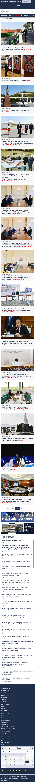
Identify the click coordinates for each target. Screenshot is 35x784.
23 (32, 761)
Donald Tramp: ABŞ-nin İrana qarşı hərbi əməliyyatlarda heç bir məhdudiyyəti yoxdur (14, 616)
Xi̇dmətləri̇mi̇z (5, 731)
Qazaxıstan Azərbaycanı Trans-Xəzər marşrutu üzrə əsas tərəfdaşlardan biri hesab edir (17, 656)
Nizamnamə (4, 724)
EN (6, 6)
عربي (14, 6)
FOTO (2, 717)
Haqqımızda (4, 722)
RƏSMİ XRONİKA (5, 688)
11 (10, 759)
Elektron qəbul (6, 736)
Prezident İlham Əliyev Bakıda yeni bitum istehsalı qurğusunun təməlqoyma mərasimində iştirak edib (16, 310)
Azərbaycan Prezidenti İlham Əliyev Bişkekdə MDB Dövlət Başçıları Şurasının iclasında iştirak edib (16, 501)
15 (28, 759)
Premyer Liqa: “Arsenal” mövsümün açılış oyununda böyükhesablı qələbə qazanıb (17, 630)
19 (14, 761)
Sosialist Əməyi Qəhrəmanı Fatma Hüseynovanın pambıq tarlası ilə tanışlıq (16, 408)
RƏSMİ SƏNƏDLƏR (6, 691)
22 (28, 761)
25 (10, 764)
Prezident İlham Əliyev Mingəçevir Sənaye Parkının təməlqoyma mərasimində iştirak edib (16, 49)
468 (22, 508)
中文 (18, 6)
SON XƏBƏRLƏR (8, 537)
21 (24, 761)
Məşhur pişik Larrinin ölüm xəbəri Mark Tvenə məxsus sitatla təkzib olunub (15, 574)
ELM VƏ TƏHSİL (5, 704)
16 (32, 759)
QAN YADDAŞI (5, 711)
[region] (18, 611)
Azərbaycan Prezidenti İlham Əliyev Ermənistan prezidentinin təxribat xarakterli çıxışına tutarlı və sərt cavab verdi (17, 343)
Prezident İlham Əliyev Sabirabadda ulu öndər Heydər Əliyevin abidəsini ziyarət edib (17, 439)
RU (3, 6)
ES (12, 6)
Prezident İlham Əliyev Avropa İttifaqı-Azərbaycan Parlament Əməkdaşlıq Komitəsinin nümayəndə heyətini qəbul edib (16, 277)
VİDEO (2, 715)
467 (17, 508)
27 (20, 764)
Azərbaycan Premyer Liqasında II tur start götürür (16, 561)
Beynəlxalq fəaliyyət (8, 729)
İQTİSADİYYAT (5, 695)
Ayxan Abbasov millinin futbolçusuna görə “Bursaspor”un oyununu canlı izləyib (14, 588)
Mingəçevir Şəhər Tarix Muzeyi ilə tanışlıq (16, 80)
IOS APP (3, 744)
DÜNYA (3, 709)
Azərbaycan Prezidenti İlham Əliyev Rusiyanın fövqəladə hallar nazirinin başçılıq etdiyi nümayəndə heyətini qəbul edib (17, 212)
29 (28, 764)
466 (13, 508)
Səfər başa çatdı (8, 470)
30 (32, 764)
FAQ (2, 738)
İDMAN (3, 706)
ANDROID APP (5, 742)
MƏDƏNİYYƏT (5, 701)
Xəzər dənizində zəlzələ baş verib (11, 540)
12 (14, 759)
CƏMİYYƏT (4, 699)
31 (5, 766)
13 (20, 759)
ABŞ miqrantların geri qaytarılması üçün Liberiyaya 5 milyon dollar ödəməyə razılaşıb (17, 609)
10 (5, 759)
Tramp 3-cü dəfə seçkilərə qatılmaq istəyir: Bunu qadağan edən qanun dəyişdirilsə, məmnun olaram (16, 581)
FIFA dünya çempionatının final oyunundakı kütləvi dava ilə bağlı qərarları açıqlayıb (16, 595)
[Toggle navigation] (32, 11)
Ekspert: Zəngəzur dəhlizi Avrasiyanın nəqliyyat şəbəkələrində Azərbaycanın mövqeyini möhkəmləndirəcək (15, 664)
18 (10, 761)
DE (8, 6)
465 (8, 508)
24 (5, 764)
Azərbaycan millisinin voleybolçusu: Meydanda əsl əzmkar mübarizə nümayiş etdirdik (16, 623)
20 (20, 761)
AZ (1, 6)
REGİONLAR (4, 697)
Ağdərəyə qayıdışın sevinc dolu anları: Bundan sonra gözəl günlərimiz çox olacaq (17, 642)
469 (27, 508)
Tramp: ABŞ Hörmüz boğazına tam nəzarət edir (15, 636)
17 (5, 761)
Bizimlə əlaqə (5, 720)
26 (14, 764)
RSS (2, 740)
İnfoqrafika (5, 713)
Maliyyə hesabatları (7, 726)
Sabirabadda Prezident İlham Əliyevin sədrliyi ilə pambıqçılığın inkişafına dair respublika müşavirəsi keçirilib (16, 376)
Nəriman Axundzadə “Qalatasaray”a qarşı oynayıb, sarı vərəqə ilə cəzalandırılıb (16, 649)
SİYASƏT (3, 693)
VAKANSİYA (4, 733)
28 (24, 764)
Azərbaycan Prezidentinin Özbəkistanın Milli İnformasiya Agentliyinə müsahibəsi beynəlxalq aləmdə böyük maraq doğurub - (16, 547)
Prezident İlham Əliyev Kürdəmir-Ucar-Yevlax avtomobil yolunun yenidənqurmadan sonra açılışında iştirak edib (17, 143)
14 (24, 759)
